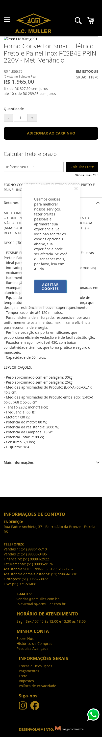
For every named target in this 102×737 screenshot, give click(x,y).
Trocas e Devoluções (35, 666)
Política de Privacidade (37, 685)
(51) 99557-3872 (35, 579)
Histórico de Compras (34, 643)
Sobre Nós (25, 638)
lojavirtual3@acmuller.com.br (41, 604)
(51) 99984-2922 (36, 559)
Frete (23, 675)
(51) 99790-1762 (61, 569)
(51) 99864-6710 (64, 574)
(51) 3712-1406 (24, 584)
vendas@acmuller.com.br (38, 599)
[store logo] (33, 23)
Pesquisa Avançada (33, 648)
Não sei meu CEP (86, 175)
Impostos (26, 680)
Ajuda (39, 269)
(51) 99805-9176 (40, 564)
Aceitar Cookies (50, 286)
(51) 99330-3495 (34, 554)
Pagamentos (29, 671)
